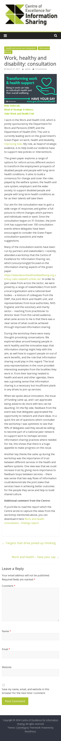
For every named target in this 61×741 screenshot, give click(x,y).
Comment (8, 586)
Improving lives (13, 144)
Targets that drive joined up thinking (29, 543)
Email (6, 649)
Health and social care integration (21, 48)
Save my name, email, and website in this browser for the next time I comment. (25, 691)
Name (6, 631)
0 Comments (41, 69)
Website (6, 667)
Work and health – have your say (35, 557)
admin (28, 69)
